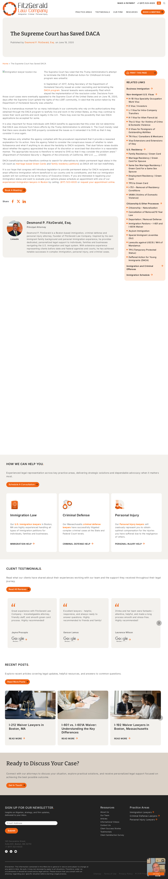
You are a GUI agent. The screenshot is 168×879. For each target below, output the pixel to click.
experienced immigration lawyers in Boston (25, 182)
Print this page (138, 73)
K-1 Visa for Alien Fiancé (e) (143, 117)
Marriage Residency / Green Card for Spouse (143, 159)
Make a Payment (126, 3)
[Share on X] (18, 201)
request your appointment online (98, 182)
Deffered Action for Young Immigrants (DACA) (142, 259)
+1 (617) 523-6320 (146, 3)
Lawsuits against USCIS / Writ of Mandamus (146, 244)
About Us (104, 812)
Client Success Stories (110, 828)
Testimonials (102, 12)
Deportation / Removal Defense (145, 219)
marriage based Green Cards (31, 163)
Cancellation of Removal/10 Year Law (146, 213)
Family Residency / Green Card (145, 153)
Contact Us (105, 825)
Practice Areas (83, 12)
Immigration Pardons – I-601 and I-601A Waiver (146, 225)
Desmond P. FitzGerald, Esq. (40, 42)
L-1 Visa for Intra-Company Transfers (143, 112)
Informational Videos (109, 822)
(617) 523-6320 (68, 182)
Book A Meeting (151, 12)
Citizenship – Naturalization (143, 207)
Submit (11, 830)
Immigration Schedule (138, 275)
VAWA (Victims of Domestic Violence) (143, 196)
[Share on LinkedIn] (24, 201)
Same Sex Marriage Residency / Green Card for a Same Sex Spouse (145, 168)
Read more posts (16, 681)
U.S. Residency (134, 149)
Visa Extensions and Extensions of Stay (145, 142)
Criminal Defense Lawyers (143, 816)
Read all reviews (18, 589)
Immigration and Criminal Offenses (140, 267)
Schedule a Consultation (22, 484)
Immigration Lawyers (141, 812)
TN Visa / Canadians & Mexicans (146, 136)
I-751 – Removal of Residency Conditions (144, 189)
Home (5, 63)
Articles (103, 818)
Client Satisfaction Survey (112, 835)
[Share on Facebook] (12, 201)
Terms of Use (110, 874)
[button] (159, 623)
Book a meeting (13, 190)
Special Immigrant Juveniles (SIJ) (143, 237)
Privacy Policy (126, 874)
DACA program (52, 90)
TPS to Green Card (138, 183)
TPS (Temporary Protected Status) (142, 251)
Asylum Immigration (139, 231)
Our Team (104, 815)
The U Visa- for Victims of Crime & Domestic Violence (146, 123)
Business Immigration (138, 88)
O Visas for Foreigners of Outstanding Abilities (142, 131)
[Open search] (164, 3)
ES (159, 3)
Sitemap (97, 874)
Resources (132, 12)
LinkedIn (14, 239)
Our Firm (118, 12)
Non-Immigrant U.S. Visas (140, 94)
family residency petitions (64, 163)
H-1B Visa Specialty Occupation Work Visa (145, 100)
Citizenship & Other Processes (143, 203)
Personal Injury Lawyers (142, 819)
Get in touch (15, 785)
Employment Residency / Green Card (145, 177)
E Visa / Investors (138, 106)
